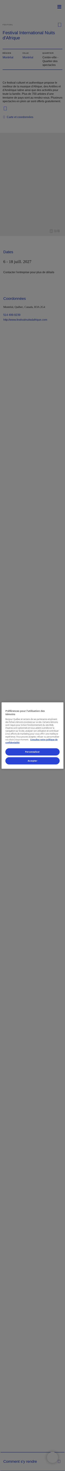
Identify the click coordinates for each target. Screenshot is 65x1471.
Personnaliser (32, 752)
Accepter (32, 760)
